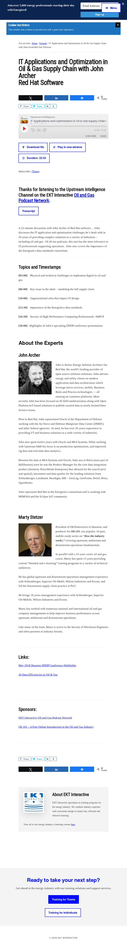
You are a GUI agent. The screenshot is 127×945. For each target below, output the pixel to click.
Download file (35, 147)
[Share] (47, 106)
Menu (113, 8)
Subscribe (90, 136)
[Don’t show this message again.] (117, 24)
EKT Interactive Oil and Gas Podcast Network (45, 717)
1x (39, 130)
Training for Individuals (62, 912)
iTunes (35, 171)
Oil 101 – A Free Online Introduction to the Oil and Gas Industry (56, 726)
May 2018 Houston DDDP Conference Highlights (47, 665)
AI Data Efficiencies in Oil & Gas (38, 674)
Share (103, 136)
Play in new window (70, 147)
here (73, 824)
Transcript (28, 211)
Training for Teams (63, 899)
